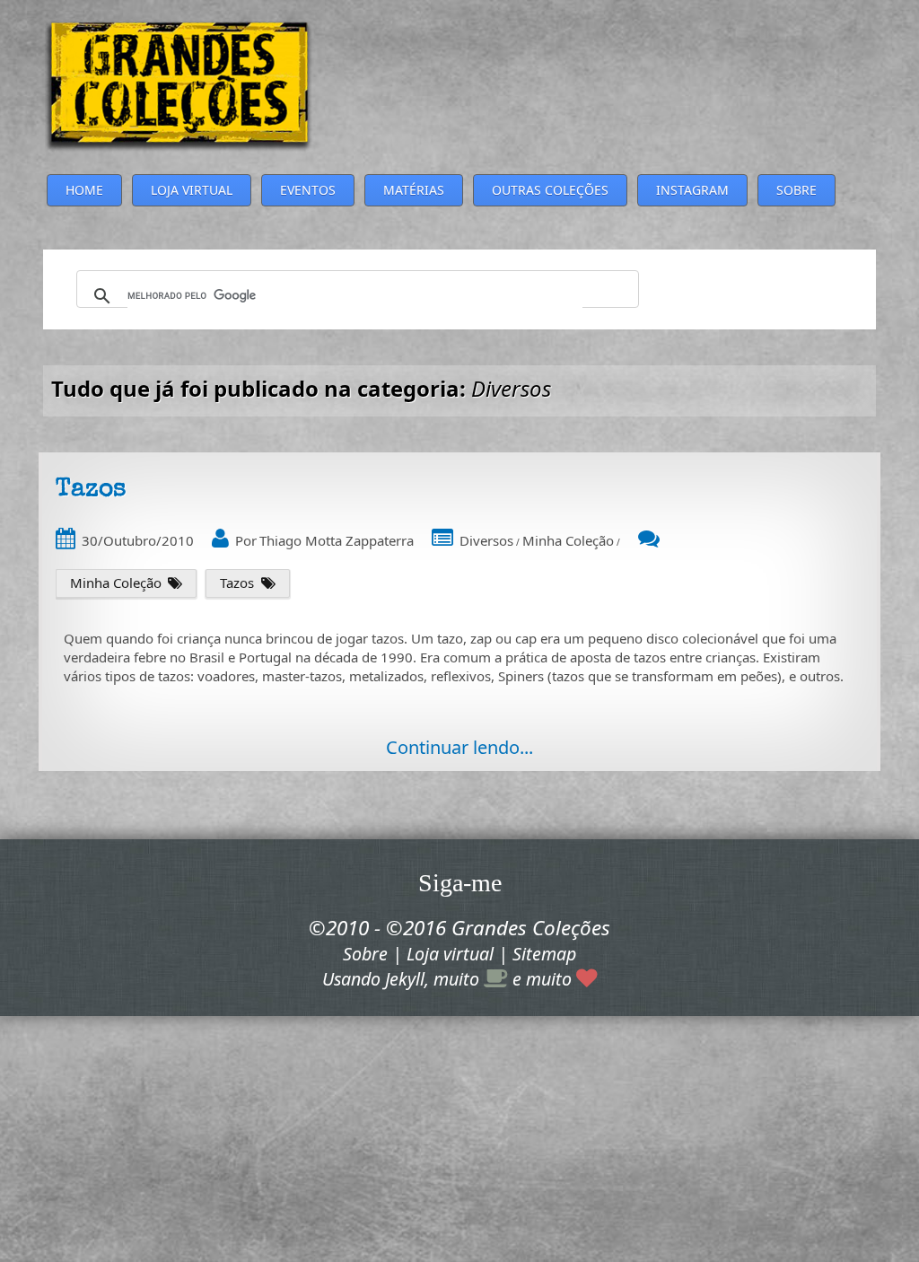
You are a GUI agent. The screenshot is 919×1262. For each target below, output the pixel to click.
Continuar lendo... (459, 747)
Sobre (365, 954)
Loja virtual (450, 954)
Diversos (486, 540)
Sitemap (544, 954)
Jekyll (404, 979)
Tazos (237, 583)
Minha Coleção (568, 540)
